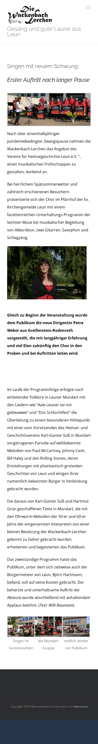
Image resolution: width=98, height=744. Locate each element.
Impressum (80, 706)
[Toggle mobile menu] (88, 7)
